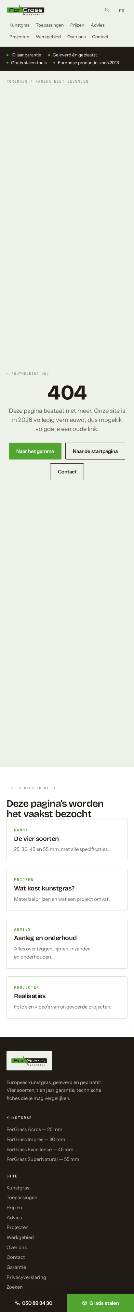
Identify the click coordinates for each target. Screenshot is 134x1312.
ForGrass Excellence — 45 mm (40, 1149)
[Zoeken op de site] (107, 10)
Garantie (16, 1267)
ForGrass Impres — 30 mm (36, 1139)
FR (122, 10)
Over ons (76, 36)
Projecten (19, 36)
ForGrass (17, 81)
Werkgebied (48, 36)
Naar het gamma (35, 451)
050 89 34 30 (37, 1303)
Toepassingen (50, 25)
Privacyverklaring (26, 1277)
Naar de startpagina (95, 451)
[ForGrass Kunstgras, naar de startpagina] (26, 10)
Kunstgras (19, 25)
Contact (100, 36)
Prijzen (77, 25)
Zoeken (15, 1287)
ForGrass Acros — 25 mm (34, 1129)
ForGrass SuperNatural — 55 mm (43, 1159)
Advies (97, 25)
